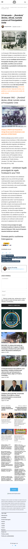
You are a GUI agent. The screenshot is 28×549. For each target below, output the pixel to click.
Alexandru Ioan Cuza (8, 257)
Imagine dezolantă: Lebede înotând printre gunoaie (7, 409)
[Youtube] (15, 545)
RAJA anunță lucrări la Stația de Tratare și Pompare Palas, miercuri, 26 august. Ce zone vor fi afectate (19, 438)
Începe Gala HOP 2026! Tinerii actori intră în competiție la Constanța (6, 421)
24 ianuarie (9, 255)
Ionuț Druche (8, 26)
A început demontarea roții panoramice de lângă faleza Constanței (21, 409)
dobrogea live (21, 257)
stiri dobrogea (6, 259)
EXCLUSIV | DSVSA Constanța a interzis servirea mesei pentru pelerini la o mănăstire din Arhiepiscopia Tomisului (19, 465)
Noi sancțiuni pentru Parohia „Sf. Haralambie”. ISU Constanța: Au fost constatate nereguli (6, 453)
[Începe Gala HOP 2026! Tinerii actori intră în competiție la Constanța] (7, 415)
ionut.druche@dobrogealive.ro (17, 269)
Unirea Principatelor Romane (11, 261)
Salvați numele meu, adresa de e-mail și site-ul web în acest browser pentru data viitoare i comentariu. (13, 300)
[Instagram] (6, 253)
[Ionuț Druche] (2, 26)
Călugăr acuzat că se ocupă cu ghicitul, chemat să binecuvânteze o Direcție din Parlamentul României (7, 464)
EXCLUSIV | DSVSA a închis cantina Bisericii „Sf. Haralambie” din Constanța (20, 453)
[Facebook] (2, 253)
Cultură (2, 7)
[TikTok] (9, 253)
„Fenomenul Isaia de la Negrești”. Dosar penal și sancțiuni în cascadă (6, 470)
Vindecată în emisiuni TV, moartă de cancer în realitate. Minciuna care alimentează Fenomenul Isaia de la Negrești (20, 478)
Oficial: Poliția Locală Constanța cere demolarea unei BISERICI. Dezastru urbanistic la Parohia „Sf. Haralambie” (6, 446)
